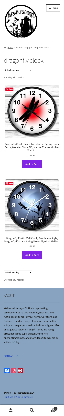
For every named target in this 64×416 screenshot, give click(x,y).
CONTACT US (11, 356)
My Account (10, 410)
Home (10, 47)
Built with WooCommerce (18, 396)
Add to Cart (32, 164)
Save (11, 89)
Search (32, 410)
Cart (49, 407)
